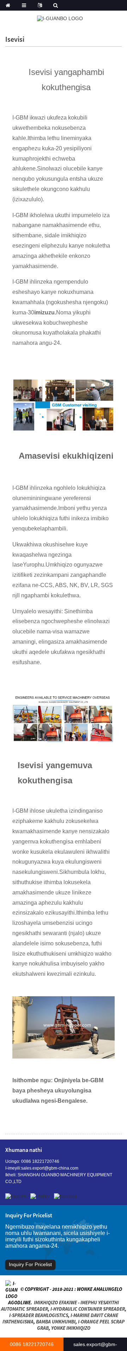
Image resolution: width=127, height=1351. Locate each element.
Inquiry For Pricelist (30, 1264)
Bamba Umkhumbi (55, 1321)
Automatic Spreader (24, 1309)
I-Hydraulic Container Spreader (87, 1309)
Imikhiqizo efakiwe (55, 1302)
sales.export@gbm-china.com (49, 1168)
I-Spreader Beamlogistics (38, 1315)
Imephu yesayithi (99, 1302)
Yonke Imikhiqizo (70, 1328)
